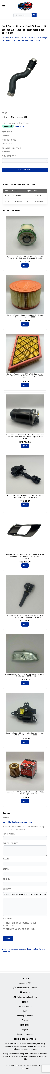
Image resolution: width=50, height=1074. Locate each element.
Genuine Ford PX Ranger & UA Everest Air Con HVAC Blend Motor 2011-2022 (25, 734)
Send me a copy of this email (20, 929)
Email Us (26, 992)
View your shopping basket (13, 949)
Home (5, 38)
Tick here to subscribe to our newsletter (19, 924)
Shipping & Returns (25, 1015)
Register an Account (25, 1034)
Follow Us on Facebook (27, 997)
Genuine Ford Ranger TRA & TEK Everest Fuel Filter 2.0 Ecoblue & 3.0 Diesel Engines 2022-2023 (25, 436)
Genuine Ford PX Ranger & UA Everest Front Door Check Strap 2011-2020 (25, 496)
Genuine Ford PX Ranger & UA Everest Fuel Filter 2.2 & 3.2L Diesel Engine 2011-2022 (25, 257)
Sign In (25, 1029)
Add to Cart (25, 170)
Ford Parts (23, 38)
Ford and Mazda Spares (28, 1065)
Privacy (25, 1020)
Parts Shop (14, 38)
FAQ (25, 1011)
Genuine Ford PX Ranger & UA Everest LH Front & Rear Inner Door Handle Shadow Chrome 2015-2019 (25, 556)
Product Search (25, 1006)
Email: (6, 818)
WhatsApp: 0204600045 (27, 988)
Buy (25, 265)
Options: (7, 919)
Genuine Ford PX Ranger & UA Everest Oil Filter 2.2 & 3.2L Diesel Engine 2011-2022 (24, 793)
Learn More (19, 126)
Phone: (6, 879)
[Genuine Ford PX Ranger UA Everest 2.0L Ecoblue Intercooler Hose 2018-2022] (25, 105)
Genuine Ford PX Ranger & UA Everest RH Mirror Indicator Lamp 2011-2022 (25, 675)
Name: (6, 859)
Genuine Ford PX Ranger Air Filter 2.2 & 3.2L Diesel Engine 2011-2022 (25, 316)
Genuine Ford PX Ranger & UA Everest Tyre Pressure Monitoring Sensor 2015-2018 (25, 616)
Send (8, 939)
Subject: (7, 889)
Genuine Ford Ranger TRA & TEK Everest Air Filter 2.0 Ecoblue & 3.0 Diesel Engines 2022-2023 (25, 376)
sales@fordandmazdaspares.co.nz (17, 822)
